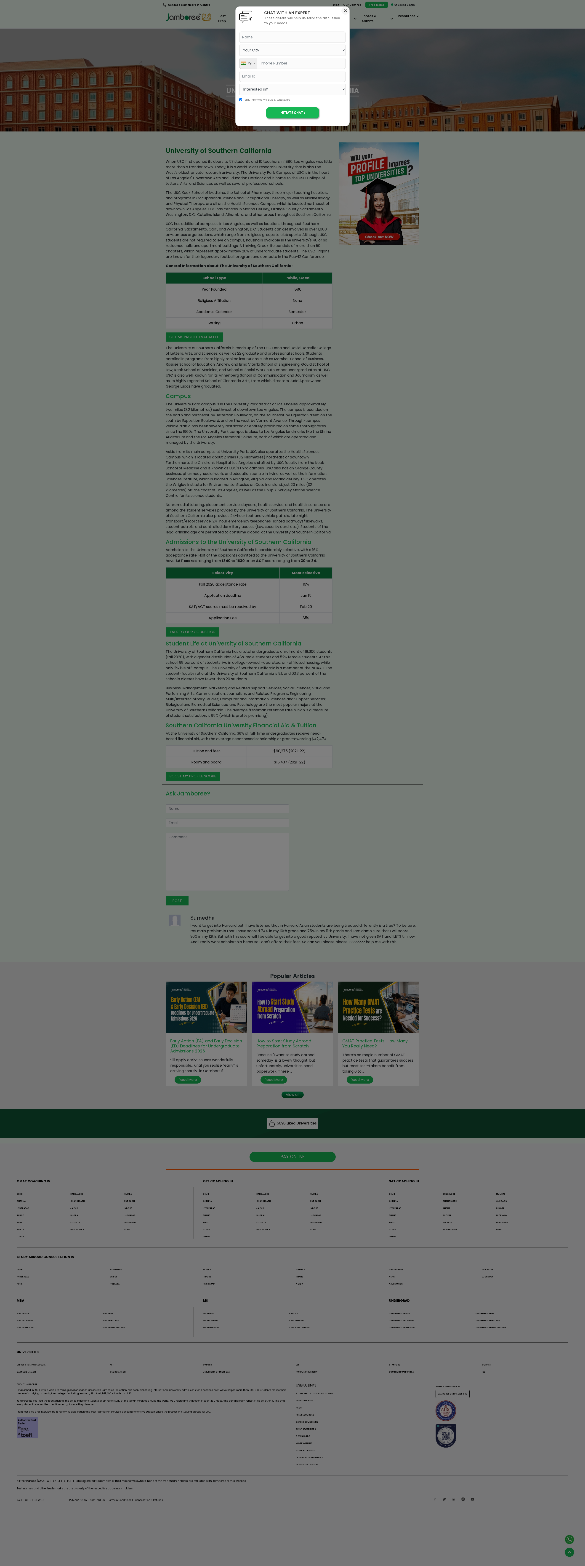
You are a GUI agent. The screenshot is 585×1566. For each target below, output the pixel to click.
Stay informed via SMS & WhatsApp (267, 100)
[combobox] (248, 63)
